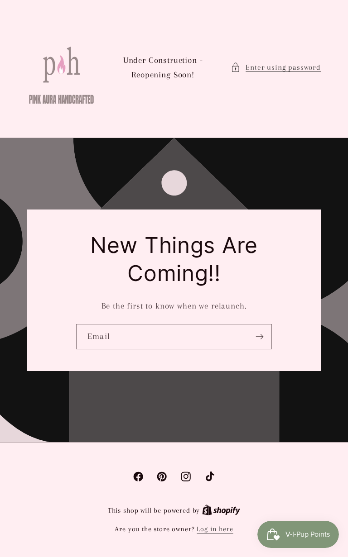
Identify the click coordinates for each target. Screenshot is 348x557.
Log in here (215, 529)
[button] (276, 67)
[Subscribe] (259, 336)
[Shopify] (221, 510)
